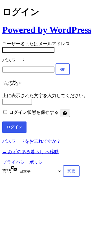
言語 (6, 171)
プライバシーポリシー (24, 162)
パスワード (13, 60)
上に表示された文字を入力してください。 (45, 95)
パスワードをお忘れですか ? (31, 141)
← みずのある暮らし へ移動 (30, 151)
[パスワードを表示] (63, 69)
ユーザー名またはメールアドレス (36, 43)
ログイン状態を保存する (34, 112)
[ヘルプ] (65, 113)
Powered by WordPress (46, 30)
